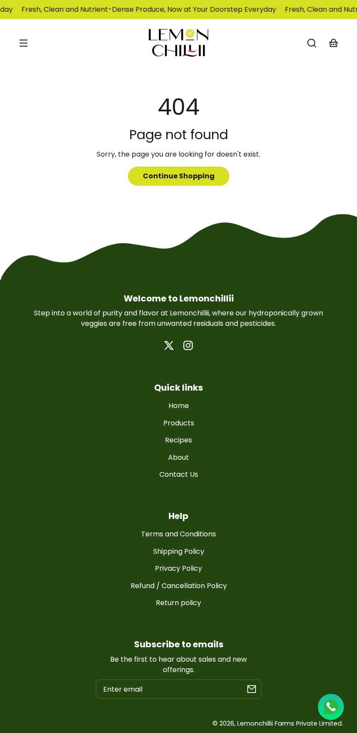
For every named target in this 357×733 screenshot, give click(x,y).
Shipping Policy (178, 551)
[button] (311, 43)
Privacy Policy (178, 568)
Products (178, 423)
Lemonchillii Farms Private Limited (289, 723)
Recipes (178, 440)
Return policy (178, 603)
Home (178, 406)
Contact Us (178, 474)
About (178, 457)
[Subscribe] (251, 689)
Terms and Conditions (178, 534)
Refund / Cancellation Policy (179, 586)
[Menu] (23, 43)
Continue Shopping (179, 176)
